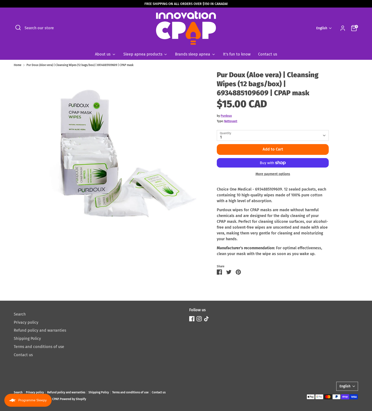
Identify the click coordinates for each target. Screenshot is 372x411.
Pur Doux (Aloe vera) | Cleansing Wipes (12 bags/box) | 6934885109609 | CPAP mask (79, 65)
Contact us (267, 54)
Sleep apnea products (143, 54)
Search (20, 314)
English (321, 28)
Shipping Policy (27, 338)
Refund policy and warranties (40, 330)
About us (103, 54)
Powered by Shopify (73, 399)
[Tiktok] (206, 318)
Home (17, 65)
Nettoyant (230, 121)
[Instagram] (199, 318)
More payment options (273, 174)
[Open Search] (18, 27)
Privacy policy (26, 322)
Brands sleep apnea (193, 54)
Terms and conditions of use (39, 346)
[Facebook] (191, 318)
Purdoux (226, 116)
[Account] (342, 28)
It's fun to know (237, 54)
